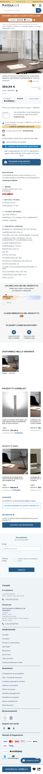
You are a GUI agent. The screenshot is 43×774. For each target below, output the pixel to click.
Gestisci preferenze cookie (12, 662)
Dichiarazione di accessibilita (13, 674)
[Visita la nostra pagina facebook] (4, 728)
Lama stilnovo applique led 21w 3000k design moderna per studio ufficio (14, 421)
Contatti (6, 586)
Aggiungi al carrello (16, 769)
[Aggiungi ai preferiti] (34, 769)
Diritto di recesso (8, 689)
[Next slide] (40, 53)
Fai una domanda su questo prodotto (21, 506)
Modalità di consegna (10, 697)
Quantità (5, 112)
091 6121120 (24, 151)
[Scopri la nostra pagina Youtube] (9, 728)
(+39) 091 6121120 (11, 599)
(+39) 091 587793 (11, 624)
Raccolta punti (7, 705)
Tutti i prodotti (7, 659)
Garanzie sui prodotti (10, 685)
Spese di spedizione (9, 701)
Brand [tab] (8, 187)
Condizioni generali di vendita (13, 681)
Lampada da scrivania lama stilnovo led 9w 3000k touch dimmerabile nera (12, 478)
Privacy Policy (5, 560)
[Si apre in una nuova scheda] (5, 718)
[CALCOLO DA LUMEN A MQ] (29, 332)
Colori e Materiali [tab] (13, 212)
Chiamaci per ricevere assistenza (22, 146)
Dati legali (6, 647)
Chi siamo (6, 639)
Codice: (20, 20)
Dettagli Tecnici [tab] (12, 200)
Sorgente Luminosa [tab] (14, 226)
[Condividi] (39, 769)
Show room (6, 655)
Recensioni (6, 651)
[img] (17, 91)
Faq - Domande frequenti (12, 678)
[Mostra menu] (40, 5)
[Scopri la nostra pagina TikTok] (14, 728)
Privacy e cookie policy (11, 643)
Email (4, 544)
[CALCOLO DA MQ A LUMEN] (14, 332)
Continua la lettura (9, 180)
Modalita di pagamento (11, 693)
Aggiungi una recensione (21, 525)
